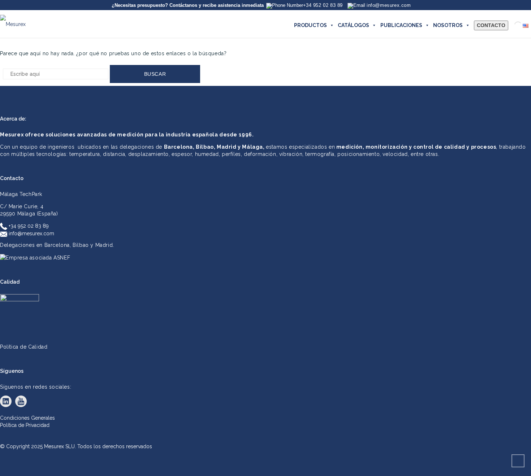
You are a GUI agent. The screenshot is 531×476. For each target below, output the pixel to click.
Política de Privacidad (24, 425)
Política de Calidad (23, 347)
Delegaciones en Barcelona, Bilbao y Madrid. (57, 245)
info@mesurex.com (30, 233)
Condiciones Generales (27, 418)
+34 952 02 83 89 (28, 226)
